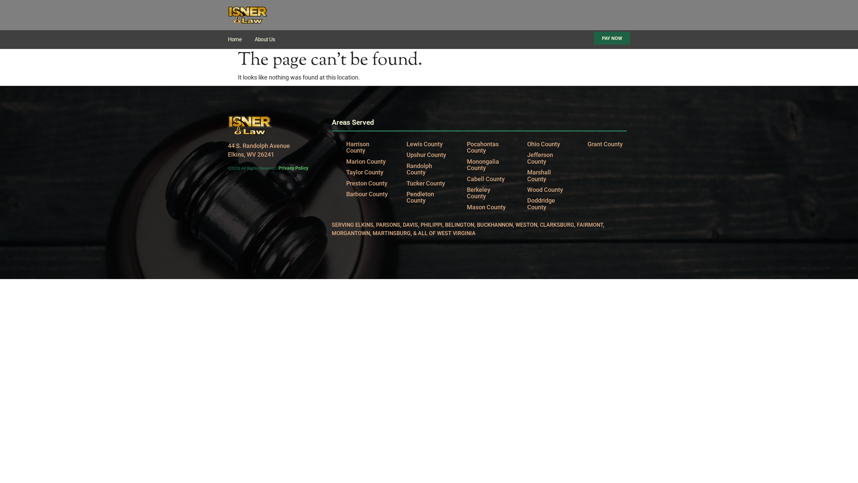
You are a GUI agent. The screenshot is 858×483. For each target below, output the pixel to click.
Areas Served (353, 122)
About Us (265, 39)
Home (234, 39)
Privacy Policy (293, 168)
